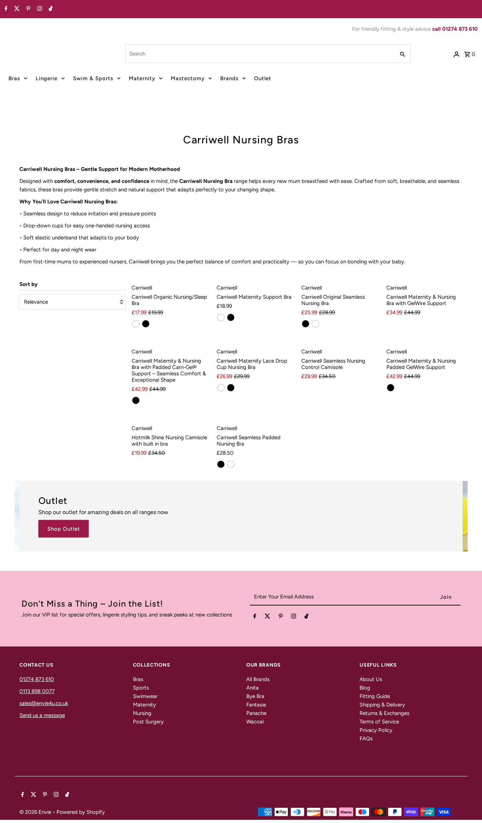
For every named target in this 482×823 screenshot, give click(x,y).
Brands (229, 78)
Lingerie (47, 78)
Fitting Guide (375, 696)
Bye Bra (255, 696)
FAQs (366, 738)
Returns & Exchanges (384, 713)
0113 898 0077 (37, 691)
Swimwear (145, 696)
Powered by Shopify (80, 812)
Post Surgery (148, 721)
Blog (365, 688)
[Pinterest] (27, 9)
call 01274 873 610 (455, 29)
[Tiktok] (50, 9)
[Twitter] (16, 9)
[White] (135, 323)
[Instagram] (38, 9)
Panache (256, 713)
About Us (371, 679)
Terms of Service (379, 721)
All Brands (258, 679)
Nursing (142, 713)
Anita (252, 688)
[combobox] (259, 53)
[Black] (145, 323)
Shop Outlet (63, 528)
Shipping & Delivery (382, 705)
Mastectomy (188, 78)
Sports (141, 688)
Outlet (262, 78)
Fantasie (256, 705)
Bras (14, 78)
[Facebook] (5, 9)
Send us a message (42, 715)
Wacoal (255, 721)
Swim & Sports (93, 78)
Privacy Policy (376, 730)
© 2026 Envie (36, 812)
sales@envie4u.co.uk (43, 703)
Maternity (142, 78)
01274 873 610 (36, 679)
